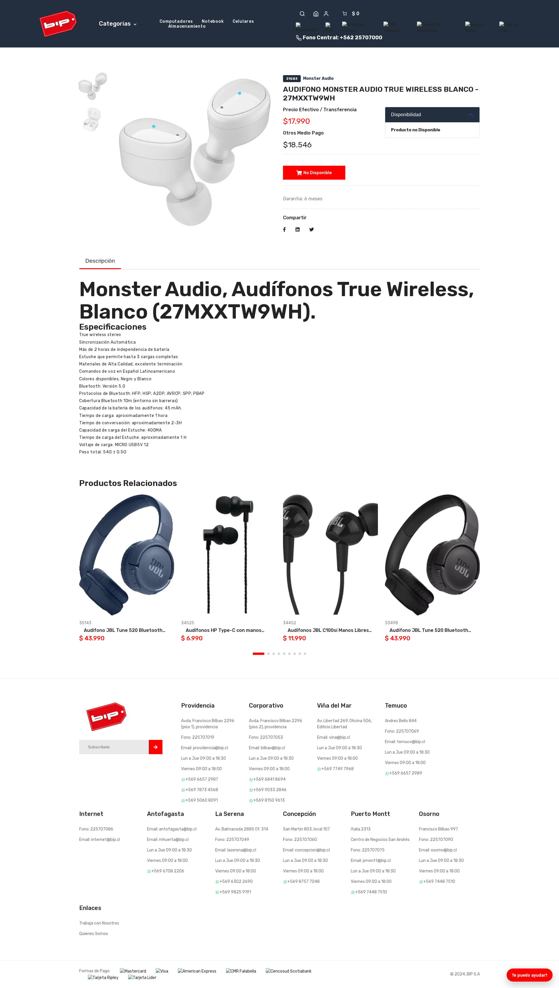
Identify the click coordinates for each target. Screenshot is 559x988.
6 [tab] (289, 654)
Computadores (176, 21)
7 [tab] (294, 654)
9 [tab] (305, 654)
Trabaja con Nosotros (99, 923)
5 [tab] (284, 654)
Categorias (115, 23)
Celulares (243, 21)
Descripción (100, 261)
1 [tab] (258, 654)
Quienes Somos (93, 933)
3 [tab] (274, 654)
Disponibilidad (406, 114)
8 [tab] (300, 654)
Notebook (213, 21)
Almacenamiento (187, 26)
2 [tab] (268, 654)
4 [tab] (279, 654)
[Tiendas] (316, 13)
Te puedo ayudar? (529, 975)
